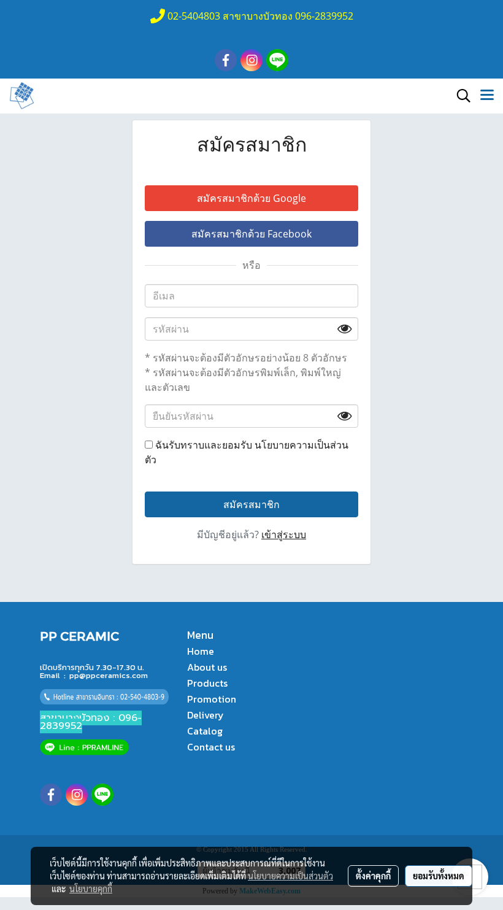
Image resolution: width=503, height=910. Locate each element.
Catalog (205, 730)
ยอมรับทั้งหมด (438, 875)
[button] (459, 95)
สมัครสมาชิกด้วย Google (251, 198)
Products (207, 683)
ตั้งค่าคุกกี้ (373, 875)
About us (207, 667)
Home (200, 651)
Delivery (205, 715)
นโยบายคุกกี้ (90, 888)
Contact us (211, 746)
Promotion (211, 699)
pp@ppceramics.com (108, 675)
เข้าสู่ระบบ (283, 534)
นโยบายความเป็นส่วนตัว (290, 875)
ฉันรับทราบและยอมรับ (246, 452)
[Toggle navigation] (487, 95)
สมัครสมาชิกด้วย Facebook (251, 234)
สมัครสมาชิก (251, 504)
